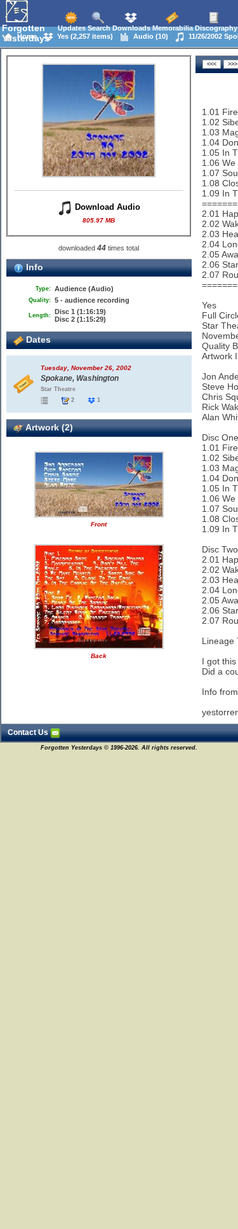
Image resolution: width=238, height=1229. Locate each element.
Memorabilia (171, 28)
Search (98, 28)
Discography (215, 28)
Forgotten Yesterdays (26, 33)
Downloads (130, 28)
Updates (71, 28)
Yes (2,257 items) (83, 36)
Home (25, 36)
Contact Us (29, 732)
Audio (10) (148, 36)
